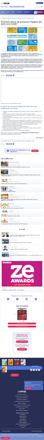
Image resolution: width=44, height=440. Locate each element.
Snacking (8, 12)
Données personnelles (37, 431)
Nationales (11, 203)
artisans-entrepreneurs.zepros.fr (23, 424)
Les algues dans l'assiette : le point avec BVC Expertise (14, 224)
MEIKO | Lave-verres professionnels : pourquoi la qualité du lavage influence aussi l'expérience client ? (20, 175)
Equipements (12, 186)
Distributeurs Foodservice (27, 12)
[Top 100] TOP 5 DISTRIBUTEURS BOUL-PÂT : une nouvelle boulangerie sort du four (26, 256)
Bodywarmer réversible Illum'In (8, 191)
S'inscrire (34, 151)
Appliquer (42, 7)
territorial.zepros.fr (23, 422)
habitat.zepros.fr (23, 421)
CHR (33, 18)
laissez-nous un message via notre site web (11, 134)
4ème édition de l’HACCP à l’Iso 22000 (10, 216)
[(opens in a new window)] (13, 75)
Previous (14, 313)
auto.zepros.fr (23, 417)
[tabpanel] (22, 314)
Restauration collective (19, 12)
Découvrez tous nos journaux (22, 326)
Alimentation (28, 18)
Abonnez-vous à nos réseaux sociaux (22, 405)
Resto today (22, 408)
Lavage (23, 18)
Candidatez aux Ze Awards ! (22, 407)
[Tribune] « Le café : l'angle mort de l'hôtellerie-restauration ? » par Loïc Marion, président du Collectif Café (25, 236)
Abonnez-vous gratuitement (22, 323)
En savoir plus (40, 436)
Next (27, 313)
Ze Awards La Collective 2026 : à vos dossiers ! (13, 290)
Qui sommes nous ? (22, 394)
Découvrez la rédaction (22, 398)
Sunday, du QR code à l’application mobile (19, 249)
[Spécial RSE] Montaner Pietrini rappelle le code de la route (15, 167)
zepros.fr (23, 427)
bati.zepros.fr (23, 414)
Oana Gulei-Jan (28, 25)
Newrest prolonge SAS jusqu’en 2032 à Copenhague (21, 242)
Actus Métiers (3, 12)
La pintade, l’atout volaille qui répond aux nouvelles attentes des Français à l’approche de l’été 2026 (19, 200)
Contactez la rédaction (22, 399)
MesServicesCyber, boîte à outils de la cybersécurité (13, 183)
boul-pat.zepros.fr (23, 425)
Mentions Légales (6, 431)
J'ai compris (5, 438)
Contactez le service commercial (22, 401)
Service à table (13, 12)
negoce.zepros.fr (23, 416)
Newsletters (39, 3)
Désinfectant (19, 18)
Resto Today (22, 349)
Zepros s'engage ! (22, 403)
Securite (9, 18)
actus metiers (3, 15)
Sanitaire (13, 18)
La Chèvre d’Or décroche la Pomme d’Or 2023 (12, 208)
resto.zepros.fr (23, 419)
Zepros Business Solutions (22, 341)
